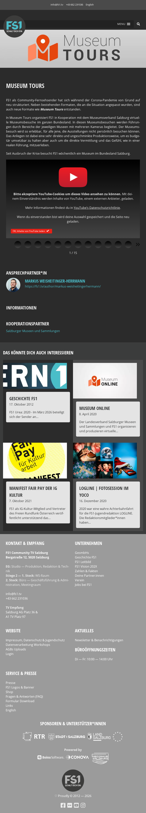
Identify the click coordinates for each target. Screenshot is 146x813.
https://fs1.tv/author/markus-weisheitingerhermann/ (63, 286)
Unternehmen (88, 543)
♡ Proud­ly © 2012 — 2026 (73, 796)
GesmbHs (82, 553)
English (90, 4)
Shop (9, 692)
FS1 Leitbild (83, 562)
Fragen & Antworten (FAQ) (24, 696)
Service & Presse (21, 673)
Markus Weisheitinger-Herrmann (55, 281)
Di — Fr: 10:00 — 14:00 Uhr (94, 659)
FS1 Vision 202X (86, 566)
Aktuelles (84, 630)
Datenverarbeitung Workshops (28, 645)
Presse (10, 683)
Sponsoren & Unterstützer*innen (73, 723)
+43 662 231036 (74, 4)
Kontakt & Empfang (25, 543)
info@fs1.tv (57, 4)
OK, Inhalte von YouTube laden (29, 230)
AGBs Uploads (16, 649)
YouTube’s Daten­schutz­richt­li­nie (97, 208)
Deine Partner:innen (89, 575)
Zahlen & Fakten (86, 571)
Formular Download (20, 701)
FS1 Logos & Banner (20, 687)
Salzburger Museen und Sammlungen (33, 331)
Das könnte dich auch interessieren (38, 352)
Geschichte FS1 (86, 557)
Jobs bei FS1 (83, 585)
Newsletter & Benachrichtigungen (99, 640)
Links (9, 706)
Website (13, 630)
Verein (79, 580)
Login (9, 654)
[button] (121, 24)
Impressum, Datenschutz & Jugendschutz (35, 640)
